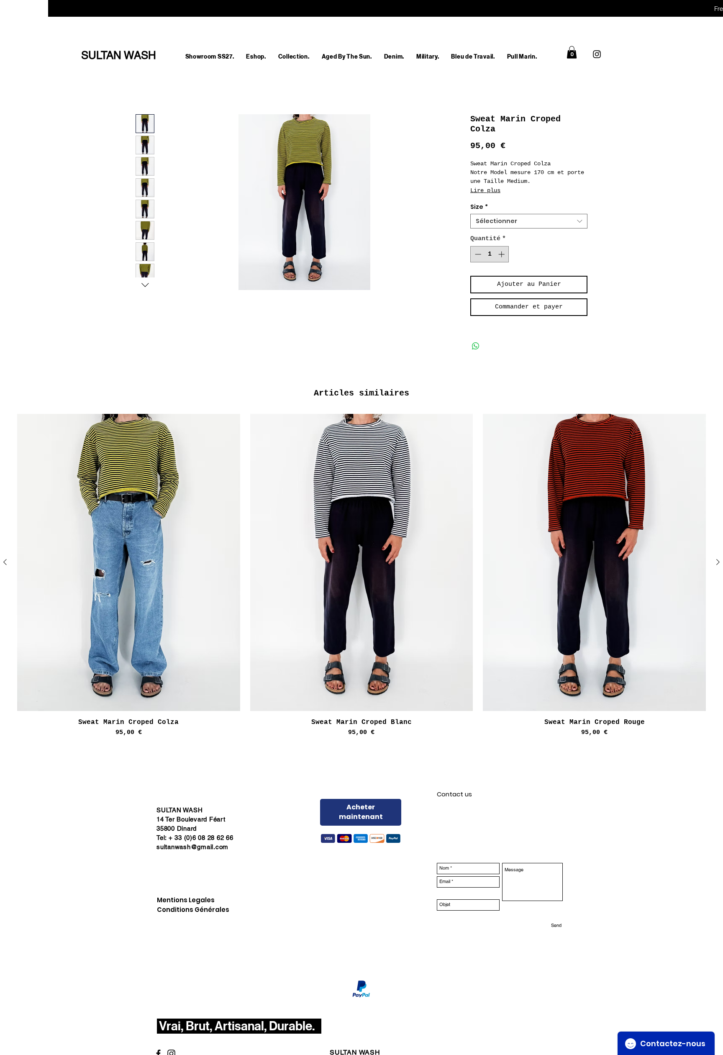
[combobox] (528, 221)
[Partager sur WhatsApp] (476, 346)
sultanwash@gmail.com (192, 846)
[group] (361, 575)
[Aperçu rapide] (128, 562)
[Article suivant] (718, 562)
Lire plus (485, 190)
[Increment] (502, 254)
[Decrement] (477, 254)
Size (479, 206)
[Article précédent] (5, 562)
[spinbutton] (490, 254)
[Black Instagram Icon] (597, 54)
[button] (256, 56)
